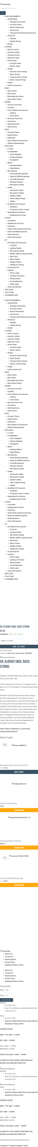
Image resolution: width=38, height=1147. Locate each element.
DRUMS (7, 102)
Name (2, 990)
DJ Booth (13, 245)
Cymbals (11, 107)
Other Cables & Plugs (17, 198)
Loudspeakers (13, 152)
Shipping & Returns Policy (14, 965)
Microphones (12, 171)
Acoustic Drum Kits (15, 105)
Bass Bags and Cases (15, 96)
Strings (10, 69)
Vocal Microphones (17, 179)
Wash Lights (14, 284)
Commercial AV (13, 267)
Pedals (10, 83)
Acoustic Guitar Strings (18, 72)
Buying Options (10, 959)
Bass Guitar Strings (15, 99)
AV (6, 240)
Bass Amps (12, 94)
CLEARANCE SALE (11, 295)
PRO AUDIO (9, 146)
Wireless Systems (16, 182)
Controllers (12, 221)
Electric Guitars (13, 49)
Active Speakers (16, 154)
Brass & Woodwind (17, 27)
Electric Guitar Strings (18, 80)
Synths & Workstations (16, 143)
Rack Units (14, 256)
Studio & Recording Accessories (19, 229)
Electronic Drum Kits (15, 118)
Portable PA (14, 160)
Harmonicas (14, 30)
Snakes (12, 201)
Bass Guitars (12, 91)
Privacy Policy (10, 962)
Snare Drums (12, 127)
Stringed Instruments (18, 22)
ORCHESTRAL (13, 19)
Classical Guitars (14, 55)
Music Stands (15, 259)
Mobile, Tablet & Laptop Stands (21, 254)
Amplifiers (13, 207)
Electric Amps (15, 66)
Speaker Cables (15, 196)
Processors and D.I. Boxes (19, 209)
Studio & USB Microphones (20, 176)
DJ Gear (10, 149)
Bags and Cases (13, 58)
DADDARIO (28, 653)
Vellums (13, 113)
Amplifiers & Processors (16, 204)
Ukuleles (13, 38)
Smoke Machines (16, 281)
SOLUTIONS (9, 292)
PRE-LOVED (9, 290)
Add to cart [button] (19, 772)
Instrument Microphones (19, 174)
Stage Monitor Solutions (16, 212)
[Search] (3, 13)
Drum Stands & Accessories (18, 110)
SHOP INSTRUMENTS (12, 16)
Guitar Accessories (15, 85)
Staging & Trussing (17, 265)
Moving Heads (15, 279)
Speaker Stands (15, 262)
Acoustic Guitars (14, 52)
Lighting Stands (15, 248)
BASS (7, 88)
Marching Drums (14, 124)
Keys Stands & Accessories (18, 140)
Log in (2, 1)
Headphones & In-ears (16, 223)
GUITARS (8, 47)
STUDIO (8, 218)
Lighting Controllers (17, 276)
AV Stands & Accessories (17, 243)
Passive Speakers (16, 157)
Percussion (12, 121)
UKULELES (11, 36)
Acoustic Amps (15, 63)
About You (8, 954)
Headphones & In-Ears (18, 215)
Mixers (10, 163)
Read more (19, 810)
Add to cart (19, 646)
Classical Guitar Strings (18, 77)
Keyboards (11, 138)
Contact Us (9, 957)
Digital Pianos (13, 135)
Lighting (10, 270)
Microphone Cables (17, 193)
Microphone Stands (17, 185)
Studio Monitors (13, 234)
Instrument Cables (16, 190)
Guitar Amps (12, 60)
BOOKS (10, 44)
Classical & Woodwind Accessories (23, 33)
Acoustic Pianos (16, 25)
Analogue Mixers (16, 165)
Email (2, 995)
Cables (10, 187)
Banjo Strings (15, 74)
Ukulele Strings (15, 41)
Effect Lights (14, 273)
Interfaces (11, 226)
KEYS (7, 129)
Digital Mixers (15, 168)
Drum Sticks (14, 116)
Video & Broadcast (14, 237)
